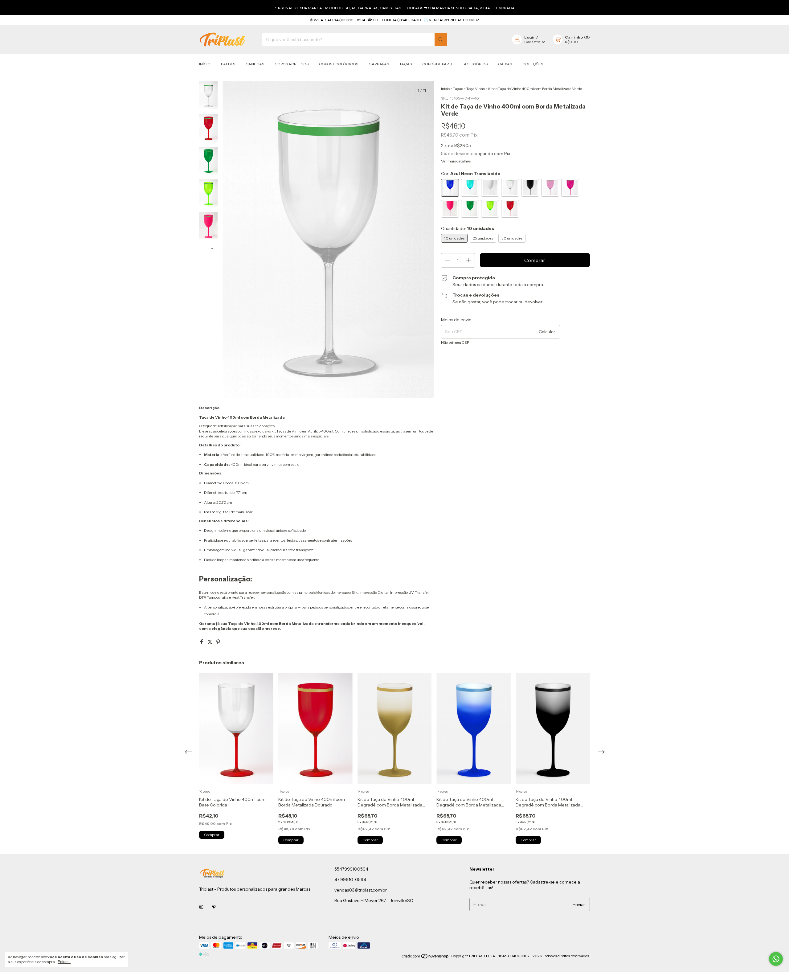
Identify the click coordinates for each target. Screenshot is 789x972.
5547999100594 (351, 869)
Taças (458, 88)
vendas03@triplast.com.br (360, 890)
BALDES (228, 64)
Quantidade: (467, 228)
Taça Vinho (475, 88)
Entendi (64, 962)
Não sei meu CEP (455, 342)
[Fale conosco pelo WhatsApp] (776, 959)
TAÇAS (405, 64)
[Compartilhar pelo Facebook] (202, 642)
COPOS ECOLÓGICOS (338, 64)
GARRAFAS (379, 64)
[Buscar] (441, 39)
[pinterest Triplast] (214, 907)
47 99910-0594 (350, 879)
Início (205, 64)
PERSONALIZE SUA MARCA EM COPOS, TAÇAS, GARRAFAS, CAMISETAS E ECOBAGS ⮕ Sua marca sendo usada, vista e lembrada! (394, 8)
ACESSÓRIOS (476, 64)
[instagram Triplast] (201, 907)
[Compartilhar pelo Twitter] (210, 642)
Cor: (471, 173)
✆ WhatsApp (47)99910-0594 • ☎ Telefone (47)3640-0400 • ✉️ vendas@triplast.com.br (394, 20)
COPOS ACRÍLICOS (292, 64)
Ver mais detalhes (456, 161)
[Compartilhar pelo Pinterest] (218, 642)
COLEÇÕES (532, 64)
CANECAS (255, 64)
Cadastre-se (534, 41)
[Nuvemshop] (425, 957)
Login (530, 37)
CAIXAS (505, 64)
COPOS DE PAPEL (437, 64)
